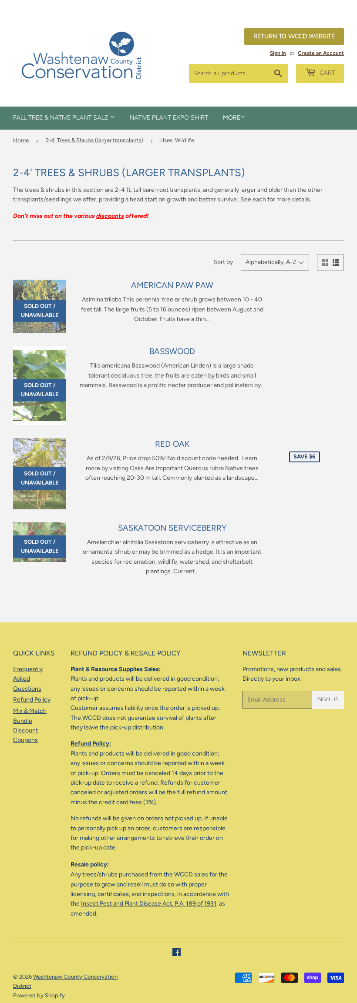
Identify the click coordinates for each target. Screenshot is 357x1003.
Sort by (223, 262)
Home (21, 140)
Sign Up (328, 699)
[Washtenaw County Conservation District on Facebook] (176, 953)
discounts (110, 216)
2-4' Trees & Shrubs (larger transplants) (94, 140)
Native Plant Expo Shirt (169, 118)
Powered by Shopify (39, 995)
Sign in (278, 53)
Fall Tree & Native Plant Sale (61, 118)
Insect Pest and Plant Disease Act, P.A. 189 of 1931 (148, 903)
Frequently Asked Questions (28, 678)
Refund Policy (32, 699)
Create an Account (321, 53)
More (231, 117)
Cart (326, 73)
